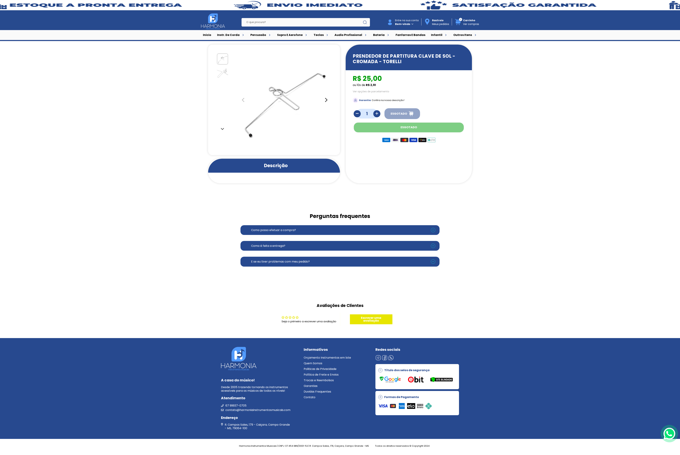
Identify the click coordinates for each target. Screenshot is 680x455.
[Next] (222, 128)
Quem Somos (313, 363)
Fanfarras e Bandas (410, 35)
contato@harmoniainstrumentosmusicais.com (257, 410)
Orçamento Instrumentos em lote (327, 358)
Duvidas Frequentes (317, 392)
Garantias (311, 386)
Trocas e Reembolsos (319, 380)
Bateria (379, 35)
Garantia (365, 100)
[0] (458, 24)
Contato (309, 397)
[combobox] (303, 22)
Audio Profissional (348, 35)
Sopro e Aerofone (290, 35)
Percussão (258, 35)
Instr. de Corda (228, 35)
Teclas (319, 35)
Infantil (436, 35)
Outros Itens (462, 35)
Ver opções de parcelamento (371, 91)
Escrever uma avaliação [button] (371, 319)
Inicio (207, 35)
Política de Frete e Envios (321, 375)
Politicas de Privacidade (320, 369)
